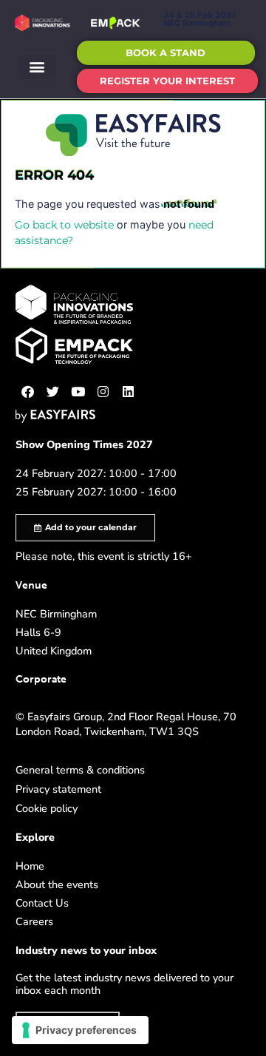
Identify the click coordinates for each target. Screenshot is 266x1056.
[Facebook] (28, 392)
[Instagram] (103, 392)
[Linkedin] (128, 392)
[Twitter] (53, 392)
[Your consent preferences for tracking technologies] (80, 1030)
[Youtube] (78, 392)
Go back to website (64, 224)
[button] (37, 67)
